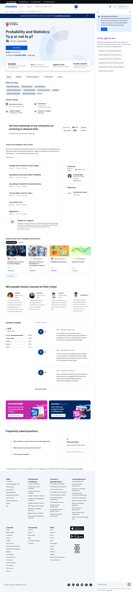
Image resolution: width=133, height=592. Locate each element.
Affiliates (52, 554)
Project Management (12, 501)
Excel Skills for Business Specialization (56, 498)
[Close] (87, 16)
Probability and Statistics (36, 12)
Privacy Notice (118, 25)
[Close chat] (130, 12)
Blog (29, 538)
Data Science (22, 12)
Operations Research (13, 87)
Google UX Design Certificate (36, 503)
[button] (29, 6)
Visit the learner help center (76, 445)
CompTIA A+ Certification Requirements (79, 489)
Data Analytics (10, 490)
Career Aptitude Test (78, 481)
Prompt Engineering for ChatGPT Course (56, 510)
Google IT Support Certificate (36, 496)
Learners (30, 530)
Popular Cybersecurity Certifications (78, 513)
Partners (30, 532)
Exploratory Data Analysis (14, 90)
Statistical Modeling (29, 90)
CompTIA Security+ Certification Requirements (79, 494)
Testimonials (48, 77)
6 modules (12, 63)
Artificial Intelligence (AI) (12, 484)
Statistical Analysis (27, 87)
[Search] (76, 6)
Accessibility (53, 543)
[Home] (6, 11)
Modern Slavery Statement (57, 557)
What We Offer (10, 532)
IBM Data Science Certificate (36, 513)
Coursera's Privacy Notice (76, 469)
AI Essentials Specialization (57, 484)
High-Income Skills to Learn (79, 501)
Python (8, 503)
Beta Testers (31, 535)
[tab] (11, 242)
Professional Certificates (13, 546)
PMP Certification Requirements (76, 509)
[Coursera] (11, 6)
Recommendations (33, 77)
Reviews (60, 77)
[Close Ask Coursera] (110, 6)
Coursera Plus (10, 543)
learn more (82, 452)
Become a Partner (11, 563)
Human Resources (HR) (12, 495)
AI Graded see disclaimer (44, 107)
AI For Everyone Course (56, 489)
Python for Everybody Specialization (56, 515)
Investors (52, 532)
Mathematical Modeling (13, 94)
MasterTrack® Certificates (13, 549)
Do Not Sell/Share (55, 560)
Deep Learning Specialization (58, 495)
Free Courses (10, 568)
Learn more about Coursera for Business (22, 134)
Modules (18, 77)
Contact (52, 546)
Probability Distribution (29, 94)
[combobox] (52, 6)
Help (51, 541)
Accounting (9, 481)
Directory (52, 552)
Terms (52, 535)
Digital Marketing (10, 492)
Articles (52, 549)
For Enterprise (10, 554)
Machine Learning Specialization (54, 506)
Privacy (52, 538)
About (9, 77)
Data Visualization (40, 87)
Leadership (9, 535)
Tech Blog (31, 543)
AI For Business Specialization (58, 487)
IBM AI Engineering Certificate (36, 506)
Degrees (8, 552)
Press (51, 530)
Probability (56, 90)
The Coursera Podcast (34, 541)
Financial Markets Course (57, 502)
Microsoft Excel (10, 498)
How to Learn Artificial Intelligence (78, 504)
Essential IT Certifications (79, 498)
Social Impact (9, 565)
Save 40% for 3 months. (62, 16)
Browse (13, 12)
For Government (10, 557)
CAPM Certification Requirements (77, 485)
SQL (7, 506)
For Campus (9, 560)
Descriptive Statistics (44, 90)
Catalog (8, 541)
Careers (8, 538)
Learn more (31, 55)
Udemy (8, 571)
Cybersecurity (10, 487)
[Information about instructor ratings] (76, 169)
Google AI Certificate (33, 484)
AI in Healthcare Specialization (58, 492)
